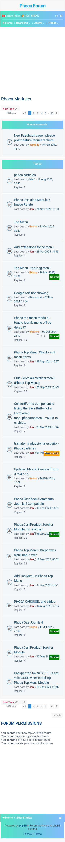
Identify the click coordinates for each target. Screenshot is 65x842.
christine (34, 331)
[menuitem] (35, 16)
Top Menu (21, 222)
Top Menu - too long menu (32, 268)
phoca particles (25, 175)
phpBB (23, 825)
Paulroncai (35, 297)
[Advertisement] (32, 61)
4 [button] (41, 113)
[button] (24, 113)
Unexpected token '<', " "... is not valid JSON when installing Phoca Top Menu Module (36, 677)
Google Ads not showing (31, 293)
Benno (33, 226)
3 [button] (37, 113)
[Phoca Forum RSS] (22, 16)
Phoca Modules (16, 98)
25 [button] (52, 113)
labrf (32, 179)
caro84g (34, 144)
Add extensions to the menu (34, 247)
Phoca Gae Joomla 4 (28, 622)
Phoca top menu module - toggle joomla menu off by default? (32, 322)
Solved (54, 277)
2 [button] (33, 113)
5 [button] (45, 113)
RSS (27, 15)
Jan (31, 209)
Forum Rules (12, 15)
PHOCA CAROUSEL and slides (34, 601)
